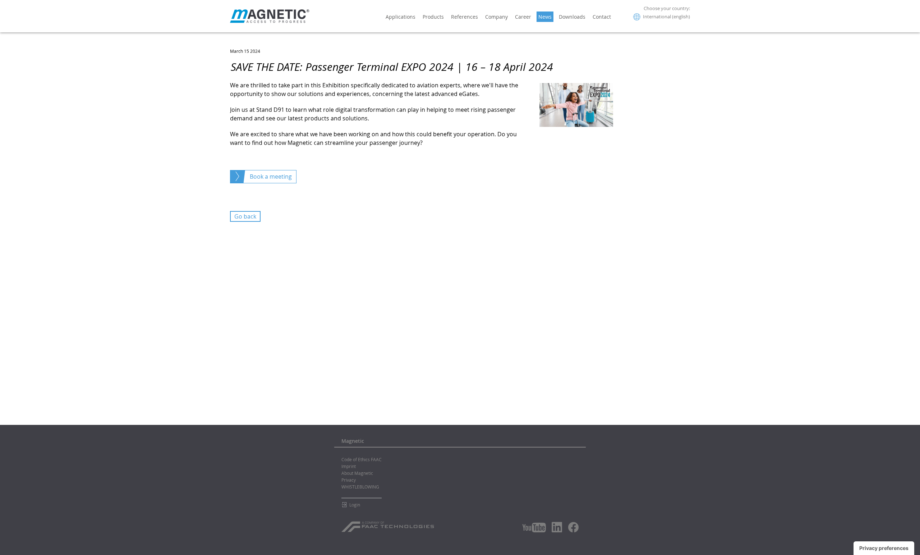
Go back (245, 216)
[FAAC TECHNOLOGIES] (388, 524)
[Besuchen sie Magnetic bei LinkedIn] (557, 527)
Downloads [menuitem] (572, 16)
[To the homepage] (269, 16)
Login (354, 505)
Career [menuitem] (523, 16)
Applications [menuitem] (400, 16)
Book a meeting (271, 176)
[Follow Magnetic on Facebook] (573, 527)
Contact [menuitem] (602, 16)
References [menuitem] (464, 16)
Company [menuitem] (496, 16)
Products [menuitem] (433, 16)
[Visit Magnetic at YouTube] (534, 527)
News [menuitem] (545, 16)
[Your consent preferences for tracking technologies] (884, 548)
